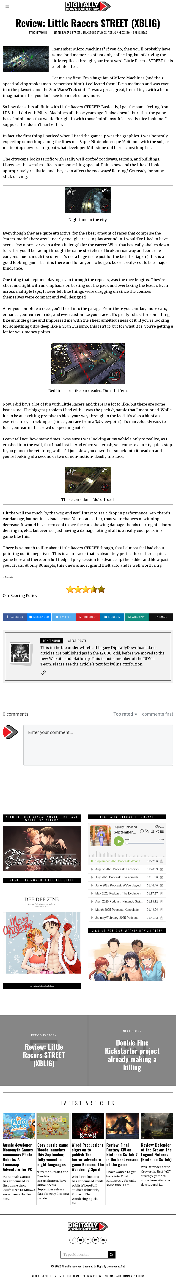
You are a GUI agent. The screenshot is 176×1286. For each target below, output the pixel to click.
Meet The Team (69, 1276)
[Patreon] (95, 1240)
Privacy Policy (92, 1276)
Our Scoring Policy (20, 595)
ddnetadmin (39, 32)
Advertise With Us (44, 1276)
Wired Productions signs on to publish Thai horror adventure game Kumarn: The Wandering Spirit (88, 1157)
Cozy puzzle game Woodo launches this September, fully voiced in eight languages (52, 1154)
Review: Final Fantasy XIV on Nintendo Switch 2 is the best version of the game (122, 1154)
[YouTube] (80, 1240)
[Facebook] (72, 1240)
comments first (157, 714)
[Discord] (103, 1240)
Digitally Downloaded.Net (111, 1266)
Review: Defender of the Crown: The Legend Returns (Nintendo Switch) (156, 1152)
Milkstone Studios (95, 32)
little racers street (67, 32)
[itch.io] (88, 1240)
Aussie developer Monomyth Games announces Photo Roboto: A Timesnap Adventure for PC (18, 1157)
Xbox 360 (124, 32)
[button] (112, 1254)
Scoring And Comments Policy (124, 1276)
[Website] (43, 672)
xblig (113, 32)
